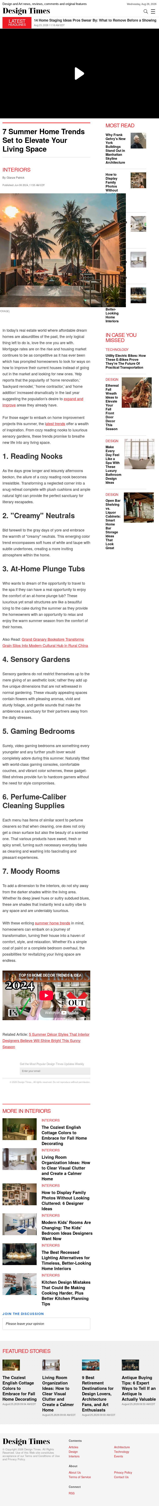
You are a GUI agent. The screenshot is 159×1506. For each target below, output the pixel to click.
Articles (73, 1447)
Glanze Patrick (15, 177)
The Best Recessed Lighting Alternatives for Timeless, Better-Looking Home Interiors (66, 1260)
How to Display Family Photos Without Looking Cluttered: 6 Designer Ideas (65, 1200)
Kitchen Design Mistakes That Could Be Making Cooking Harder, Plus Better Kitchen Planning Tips (66, 1293)
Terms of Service (80, 1477)
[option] (95, 22)
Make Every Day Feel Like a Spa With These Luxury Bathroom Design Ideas (113, 464)
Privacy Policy (16, 1459)
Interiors (16, 169)
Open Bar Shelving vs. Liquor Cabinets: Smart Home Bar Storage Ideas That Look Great (113, 524)
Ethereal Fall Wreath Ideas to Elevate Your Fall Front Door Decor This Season (112, 407)
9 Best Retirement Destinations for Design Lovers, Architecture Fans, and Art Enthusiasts (98, 1393)
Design (112, 379)
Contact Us (121, 1477)
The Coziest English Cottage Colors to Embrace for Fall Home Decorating (64, 1135)
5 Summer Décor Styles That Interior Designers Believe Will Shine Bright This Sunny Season (45, 1040)
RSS (72, 1493)
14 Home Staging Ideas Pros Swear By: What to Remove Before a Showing (95, 20)
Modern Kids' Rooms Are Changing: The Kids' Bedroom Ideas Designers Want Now (67, 1230)
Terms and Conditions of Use (42, 1456)
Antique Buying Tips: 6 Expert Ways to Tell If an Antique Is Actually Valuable (139, 1388)
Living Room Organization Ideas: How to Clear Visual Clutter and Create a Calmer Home (66, 1168)
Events (118, 1456)
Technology (117, 349)
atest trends (55, 423)
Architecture (122, 1447)
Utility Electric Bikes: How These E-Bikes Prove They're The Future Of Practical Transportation (126, 361)
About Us (75, 1472)
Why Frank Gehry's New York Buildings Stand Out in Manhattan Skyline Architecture (115, 148)
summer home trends (52, 922)
